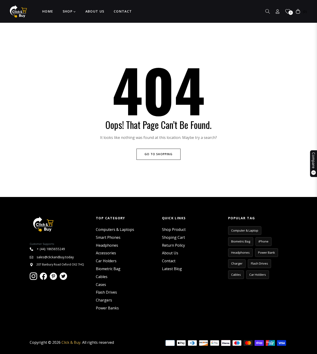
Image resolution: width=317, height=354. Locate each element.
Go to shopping (158, 154)
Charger (237, 263)
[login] (277, 11)
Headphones (107, 245)
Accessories (106, 253)
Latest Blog (172, 268)
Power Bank (266, 252)
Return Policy (173, 245)
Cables (101, 276)
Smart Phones (108, 237)
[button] (267, 11)
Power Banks (107, 308)
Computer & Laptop (244, 230)
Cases (101, 284)
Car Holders (106, 260)
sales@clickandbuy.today (55, 257)
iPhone (263, 241)
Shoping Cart (173, 237)
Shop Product (174, 229)
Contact (168, 260)
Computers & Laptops (115, 229)
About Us (170, 253)
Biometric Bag (108, 268)
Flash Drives (106, 292)
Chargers (104, 300)
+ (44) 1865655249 (50, 249)
